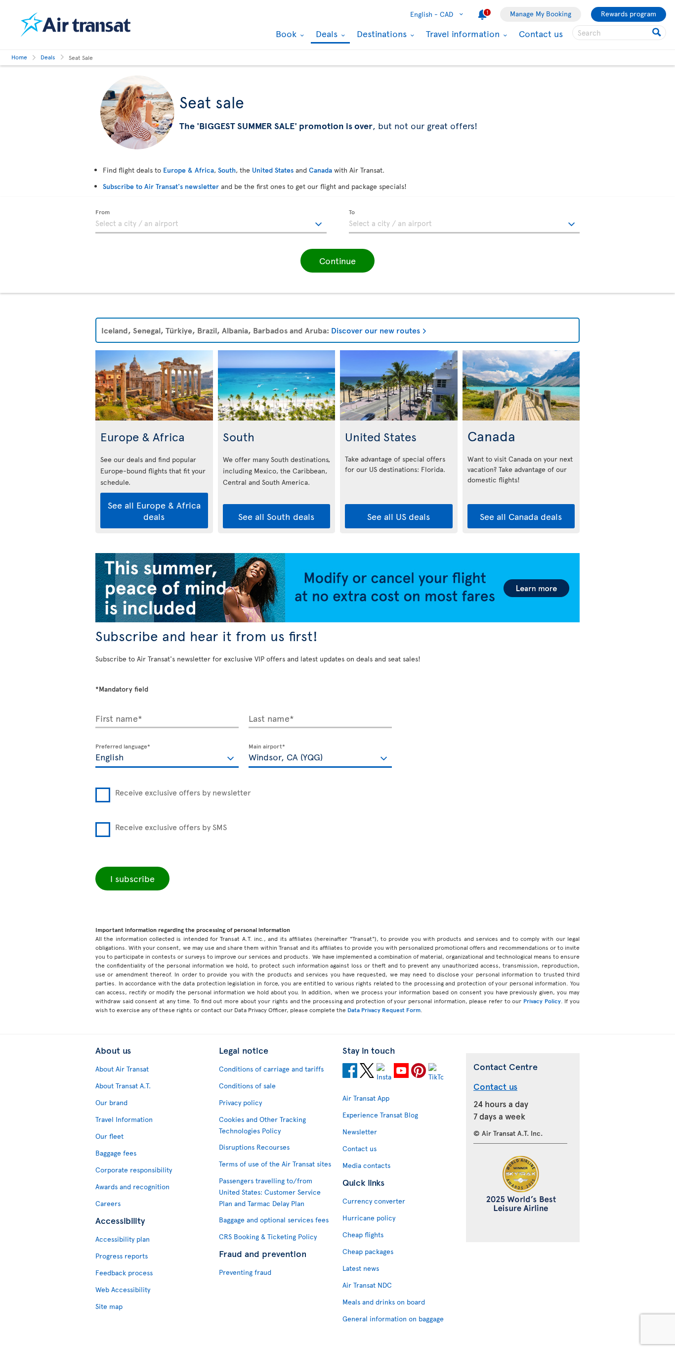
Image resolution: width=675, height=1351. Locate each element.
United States (273, 170)
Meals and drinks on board (383, 1301)
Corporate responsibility (133, 1169)
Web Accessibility (122, 1289)
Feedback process (124, 1272)
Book (285, 33)
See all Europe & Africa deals (154, 510)
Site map (109, 1306)
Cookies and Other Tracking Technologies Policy (262, 1125)
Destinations (380, 33)
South (227, 170)
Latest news (360, 1268)
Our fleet (109, 1136)
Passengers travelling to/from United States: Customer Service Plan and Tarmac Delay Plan (270, 1192)
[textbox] (211, 221)
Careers (108, 1203)
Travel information (461, 33)
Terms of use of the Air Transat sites (275, 1163)
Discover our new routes (375, 330)
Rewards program (628, 13)
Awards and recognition (132, 1186)
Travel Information (124, 1119)
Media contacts (366, 1165)
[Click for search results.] (657, 32)
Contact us (541, 33)
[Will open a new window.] (349, 1072)
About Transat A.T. (123, 1085)
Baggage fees (115, 1153)
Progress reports (121, 1255)
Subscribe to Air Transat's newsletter (161, 186)
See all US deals (398, 516)
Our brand (111, 1102)
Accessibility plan (122, 1239)
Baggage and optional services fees (274, 1219)
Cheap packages (367, 1251)
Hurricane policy (368, 1217)
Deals (325, 34)
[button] (337, 261)
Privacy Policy (542, 1001)
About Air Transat (122, 1068)
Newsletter (359, 1131)
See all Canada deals (521, 516)
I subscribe (132, 878)
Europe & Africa (188, 170)
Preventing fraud (245, 1272)
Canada (320, 170)
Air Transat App (365, 1098)
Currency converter (373, 1201)
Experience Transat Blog (380, 1114)
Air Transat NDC (367, 1285)
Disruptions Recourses (254, 1147)
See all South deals (276, 516)
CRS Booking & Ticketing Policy (268, 1236)
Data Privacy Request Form (384, 1010)
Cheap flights (362, 1234)
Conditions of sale (247, 1085)
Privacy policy (240, 1102)
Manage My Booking (540, 13)
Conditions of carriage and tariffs (271, 1068)
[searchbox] (619, 32)
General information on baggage (393, 1318)
